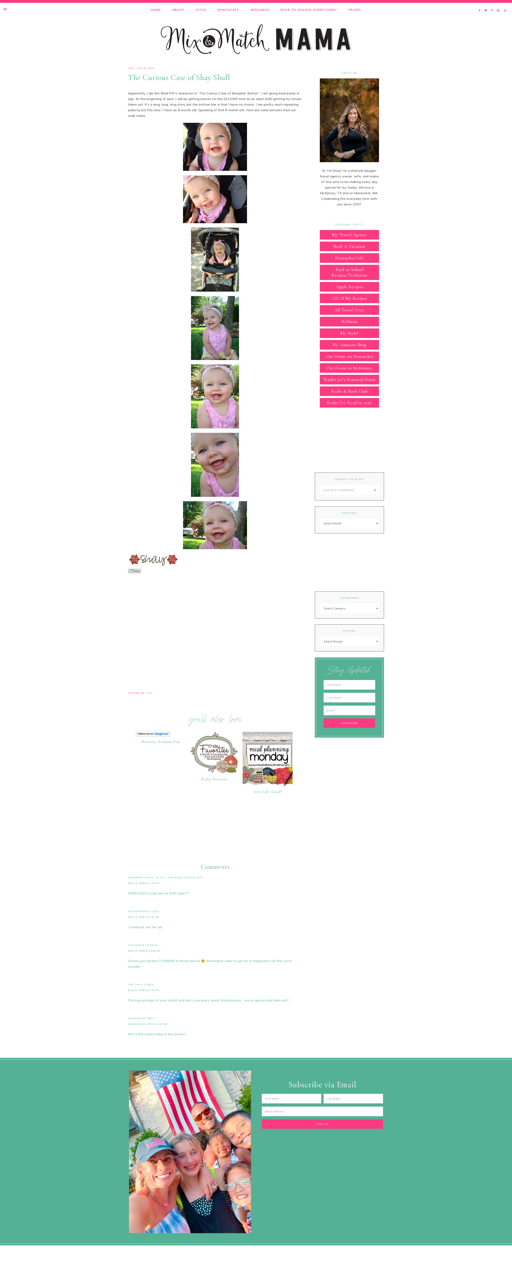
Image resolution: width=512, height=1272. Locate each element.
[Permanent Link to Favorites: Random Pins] (153, 735)
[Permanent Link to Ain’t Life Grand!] (268, 785)
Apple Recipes (349, 286)
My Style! (349, 333)
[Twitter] (486, 5)
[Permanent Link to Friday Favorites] (214, 773)
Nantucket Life (349, 258)
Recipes (349, 630)
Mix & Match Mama (256, 39)
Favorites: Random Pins (161, 741)
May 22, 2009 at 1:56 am (143, 990)
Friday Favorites (214, 779)
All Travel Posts (349, 310)
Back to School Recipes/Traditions (349, 272)
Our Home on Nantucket (349, 356)
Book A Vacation (349, 246)
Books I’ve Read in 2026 (349, 402)
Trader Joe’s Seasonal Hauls (349, 379)
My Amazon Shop (349, 344)
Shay (131, 68)
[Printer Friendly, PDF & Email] (134, 571)
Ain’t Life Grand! (267, 791)
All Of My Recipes (349, 298)
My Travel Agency (349, 234)
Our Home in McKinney (349, 368)
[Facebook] (480, 5)
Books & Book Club (349, 391)
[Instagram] (498, 5)
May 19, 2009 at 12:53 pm (144, 950)
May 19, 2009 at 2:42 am (143, 916)
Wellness (349, 321)
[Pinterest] (492, 5)
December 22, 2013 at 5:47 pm (148, 1023)
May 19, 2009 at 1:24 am (143, 883)
